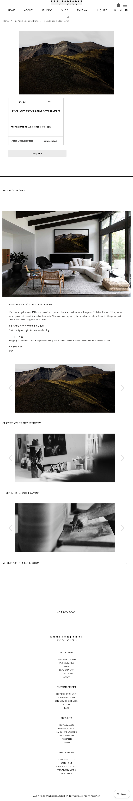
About (66, 677)
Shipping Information (66, 694)
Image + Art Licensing (66, 732)
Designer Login (22, 330)
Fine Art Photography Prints (26, 21)
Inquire (37, 153)
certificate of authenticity (21, 423)
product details (13, 190)
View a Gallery (66, 725)
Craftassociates (67, 759)
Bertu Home (66, 763)
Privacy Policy (66, 670)
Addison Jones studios (66, 766)
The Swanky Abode (66, 770)
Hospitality (66, 739)
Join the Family (66, 663)
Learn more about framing (21, 493)
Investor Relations (66, 659)
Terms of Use (66, 673)
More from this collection (21, 563)
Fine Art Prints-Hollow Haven (56, 21)
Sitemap (66, 743)
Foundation (66, 773)
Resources (66, 718)
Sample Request (66, 736)
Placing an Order (66, 697)
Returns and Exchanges (66, 701)
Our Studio (66, 652)
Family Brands (66, 752)
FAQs (66, 708)
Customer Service (66, 687)
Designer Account (66, 729)
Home (6, 21)
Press (66, 666)
